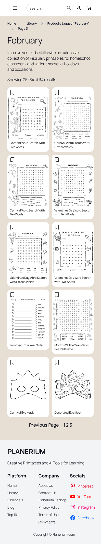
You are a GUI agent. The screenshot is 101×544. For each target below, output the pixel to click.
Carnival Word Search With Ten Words (27, 213)
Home (11, 23)
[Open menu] (15, 8)
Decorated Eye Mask (67, 413)
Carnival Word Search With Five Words (27, 145)
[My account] (79, 8)
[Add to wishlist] (12, 92)
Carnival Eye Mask (22, 413)
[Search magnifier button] (69, 8)
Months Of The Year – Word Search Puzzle (71, 347)
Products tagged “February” (68, 23)
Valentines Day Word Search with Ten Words (72, 213)
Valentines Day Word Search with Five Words (72, 280)
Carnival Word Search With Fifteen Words (71, 145)
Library (32, 23)
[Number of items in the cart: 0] (89, 8)
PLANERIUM (26, 451)
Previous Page (44, 425)
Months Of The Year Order (26, 345)
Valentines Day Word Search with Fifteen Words (28, 280)
